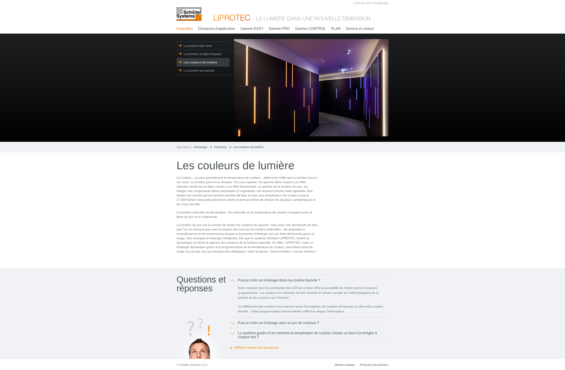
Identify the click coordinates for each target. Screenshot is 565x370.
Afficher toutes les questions (257, 347)
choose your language (371, 3)
